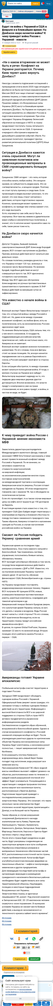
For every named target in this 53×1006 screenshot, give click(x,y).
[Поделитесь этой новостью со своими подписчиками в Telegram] (26, 938)
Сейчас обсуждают (26, 11)
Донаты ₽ (34, 959)
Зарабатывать (9, 52)
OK (20, 999)
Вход (48, 4)
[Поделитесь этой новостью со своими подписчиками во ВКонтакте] (12, 938)
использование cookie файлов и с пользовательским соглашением (20, 991)
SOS (47, 15)
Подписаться (20, 959)
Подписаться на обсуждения (14, 972)
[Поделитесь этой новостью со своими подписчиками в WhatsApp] (34, 938)
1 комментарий (26, 931)
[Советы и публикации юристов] (3, 3)
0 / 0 (28, 953)
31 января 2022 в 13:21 (11, 43)
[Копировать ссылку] (41, 938)
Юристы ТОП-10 (9, 11)
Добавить (29, 1004)
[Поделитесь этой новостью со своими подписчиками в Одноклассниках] (19, 938)
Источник (6, 918)
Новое (41, 11)
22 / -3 (25, 947)
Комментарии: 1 (15, 968)
